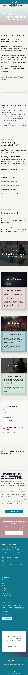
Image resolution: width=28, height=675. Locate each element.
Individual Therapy (6, 595)
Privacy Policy (14, 666)
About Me (4, 585)
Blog (3, 579)
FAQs (23, 169)
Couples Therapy (6, 593)
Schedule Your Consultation (14, 533)
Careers (4, 588)
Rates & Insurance (6, 575)
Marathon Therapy (6, 598)
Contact (4, 572)
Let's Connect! (13, 511)
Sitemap (6, 666)
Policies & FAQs (6, 577)
